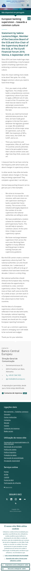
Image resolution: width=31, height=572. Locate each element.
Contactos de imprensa (13, 393)
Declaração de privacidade (13, 447)
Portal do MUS (9, 480)
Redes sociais (8, 431)
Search (22, 5)
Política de (10, 449)
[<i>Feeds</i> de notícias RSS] (16, 503)
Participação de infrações (12, 483)
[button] (28, 2)
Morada (6, 423)
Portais (6, 472)
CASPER (6, 477)
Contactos (7, 420)
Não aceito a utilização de (17, 568)
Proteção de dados (10, 455)
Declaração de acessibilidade (13, 458)
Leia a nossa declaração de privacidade (16, 555)
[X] (7, 499)
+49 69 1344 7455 (14, 375)
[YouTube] (20, 499)
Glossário (7, 414)
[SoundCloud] (25, 499)
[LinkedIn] (11, 499)
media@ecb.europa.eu (16, 379)
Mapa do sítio (8, 487)
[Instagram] (16, 499)
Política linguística (10, 452)
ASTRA (6, 474)
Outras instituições (10, 417)
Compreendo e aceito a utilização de (16, 565)
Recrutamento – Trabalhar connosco (16, 412)
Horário (6, 426)
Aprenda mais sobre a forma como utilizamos (16, 559)
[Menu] (27, 5)
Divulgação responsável (12, 461)
